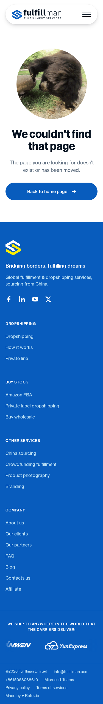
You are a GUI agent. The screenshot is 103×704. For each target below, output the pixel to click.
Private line (16, 358)
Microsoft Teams (59, 679)
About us (14, 523)
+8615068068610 (21, 679)
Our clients (16, 534)
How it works (19, 347)
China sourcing (20, 453)
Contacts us (17, 578)
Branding (14, 486)
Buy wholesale (20, 417)
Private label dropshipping (32, 406)
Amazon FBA (18, 395)
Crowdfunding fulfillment (31, 464)
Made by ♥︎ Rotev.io (22, 695)
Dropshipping (19, 336)
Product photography (27, 475)
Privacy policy (17, 687)
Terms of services (51, 687)
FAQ (9, 556)
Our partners (18, 545)
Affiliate (13, 589)
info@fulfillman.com (71, 671)
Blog (10, 567)
